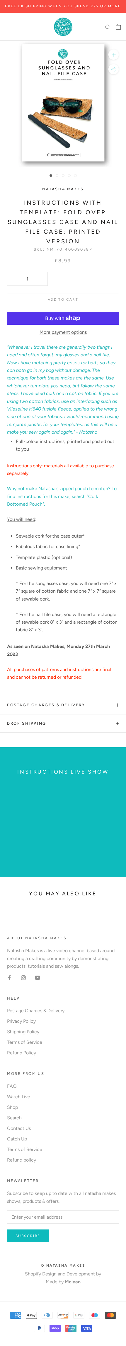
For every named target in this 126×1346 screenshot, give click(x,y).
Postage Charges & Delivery (46, 705)
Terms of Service (24, 1042)
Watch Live (18, 1096)
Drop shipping (26, 723)
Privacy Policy (21, 1021)
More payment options (63, 332)
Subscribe (28, 1236)
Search (14, 1118)
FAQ (11, 1086)
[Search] (107, 27)
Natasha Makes (63, 189)
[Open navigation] (8, 26)
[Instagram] (23, 977)
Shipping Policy (23, 1031)
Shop (12, 1107)
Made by (63, 1282)
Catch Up (17, 1139)
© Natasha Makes (63, 1265)
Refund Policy (21, 1053)
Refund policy (21, 1160)
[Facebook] (9, 977)
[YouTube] (37, 977)
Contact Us (19, 1128)
